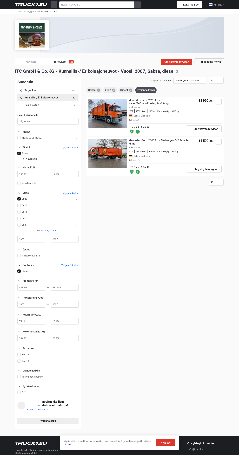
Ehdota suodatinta (37, 409)
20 (212, 80)
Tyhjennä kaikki (48, 420)
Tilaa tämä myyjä (211, 61)
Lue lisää (68, 444)
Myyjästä (31, 61)
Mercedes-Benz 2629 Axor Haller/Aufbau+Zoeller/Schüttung (149, 102)
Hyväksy (166, 442)
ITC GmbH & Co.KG (140, 127)
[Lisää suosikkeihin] (219, 101)
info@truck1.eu (196, 449)
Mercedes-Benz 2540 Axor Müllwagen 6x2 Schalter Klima (159, 142)
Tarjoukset (63, 61)
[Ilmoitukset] (163, 4)
